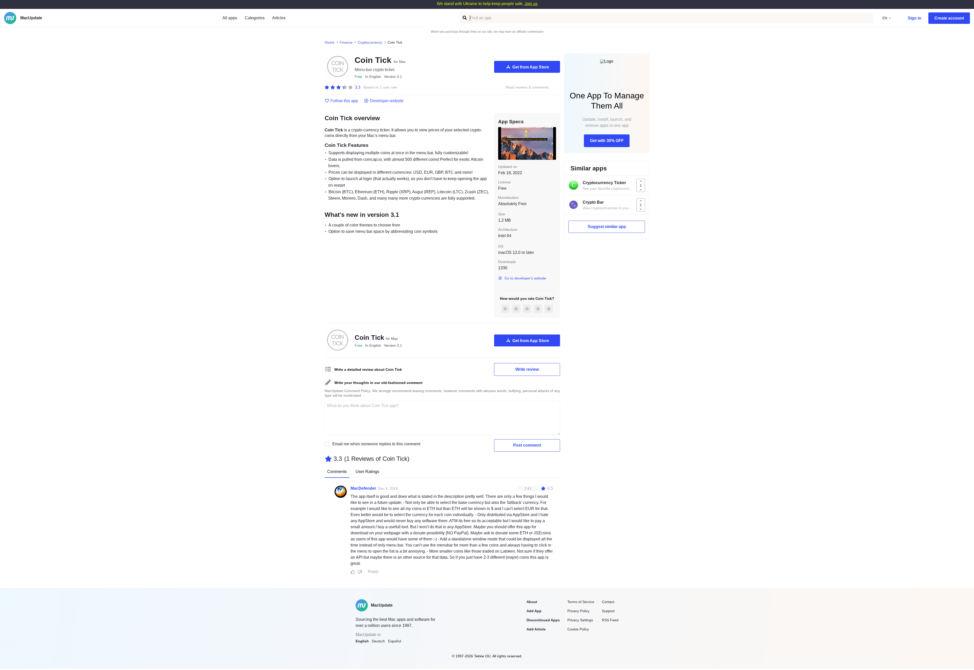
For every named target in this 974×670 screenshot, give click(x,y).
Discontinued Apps (543, 620)
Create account (949, 18)
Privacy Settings (580, 620)
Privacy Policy (578, 611)
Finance (346, 42)
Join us (531, 3)
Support (608, 611)
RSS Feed (610, 620)
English (362, 641)
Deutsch (378, 641)
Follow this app (344, 101)
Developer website (387, 101)
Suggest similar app (607, 226)
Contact (608, 602)
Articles (279, 18)
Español (394, 641)
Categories (255, 18)
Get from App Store (530, 67)
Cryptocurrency (370, 42)
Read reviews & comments (527, 87)
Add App (534, 611)
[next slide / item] (552, 143)
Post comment (527, 445)
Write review (527, 369)
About (532, 602)
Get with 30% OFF (607, 140)
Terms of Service (580, 602)
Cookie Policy (578, 629)
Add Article (536, 629)
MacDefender (363, 488)
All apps (229, 18)
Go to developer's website (525, 278)
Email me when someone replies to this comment (376, 444)
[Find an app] (464, 18)
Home (329, 42)
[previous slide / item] (501, 143)
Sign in (914, 18)
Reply (373, 571)
